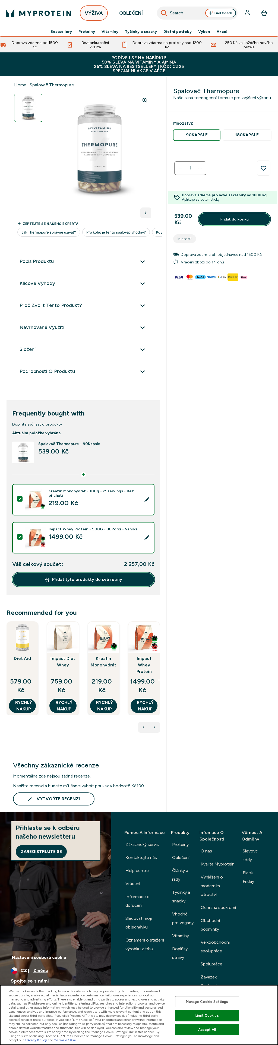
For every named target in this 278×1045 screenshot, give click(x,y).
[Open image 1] (28, 108)
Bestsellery (61, 31)
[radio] (196, 135)
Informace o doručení (137, 901)
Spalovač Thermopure (52, 85)
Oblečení (180, 857)
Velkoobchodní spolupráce (215, 946)
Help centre (137, 870)
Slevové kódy (250, 855)
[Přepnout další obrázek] (145, 212)
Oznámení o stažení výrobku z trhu (144, 944)
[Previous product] (143, 727)
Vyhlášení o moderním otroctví (212, 886)
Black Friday (248, 877)
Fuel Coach (223, 13)
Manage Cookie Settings (207, 1002)
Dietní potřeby (177, 31)
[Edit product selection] (147, 499)
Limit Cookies (207, 1015)
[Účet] (248, 13)
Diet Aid (22, 658)
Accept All (207, 1030)
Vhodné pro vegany (183, 918)
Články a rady (180, 875)
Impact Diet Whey (62, 661)
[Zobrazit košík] (264, 13)
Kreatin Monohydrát (103, 661)
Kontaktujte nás (141, 857)
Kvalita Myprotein (218, 864)
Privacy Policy (35, 1040)
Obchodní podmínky (210, 924)
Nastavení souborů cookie (39, 957)
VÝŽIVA (94, 13)
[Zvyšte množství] (200, 168)
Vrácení (132, 883)
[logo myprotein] (38, 13)
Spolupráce (211, 964)
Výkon (204, 31)
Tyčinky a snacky (141, 31)
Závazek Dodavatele (212, 981)
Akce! (222, 31)
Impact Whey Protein (144, 665)
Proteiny (86, 31)
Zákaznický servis (142, 844)
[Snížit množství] (181, 168)
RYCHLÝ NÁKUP (23, 705)
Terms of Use (65, 1040)
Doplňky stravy (180, 953)
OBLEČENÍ (131, 13)
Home (20, 85)
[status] (190, 168)
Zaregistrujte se (41, 851)
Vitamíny (110, 31)
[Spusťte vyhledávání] (164, 13)
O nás (206, 851)
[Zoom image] (144, 100)
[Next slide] (159, 680)
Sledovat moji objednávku (138, 922)
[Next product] (154, 727)
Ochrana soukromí (218, 907)
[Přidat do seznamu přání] (263, 168)
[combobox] (197, 13)
